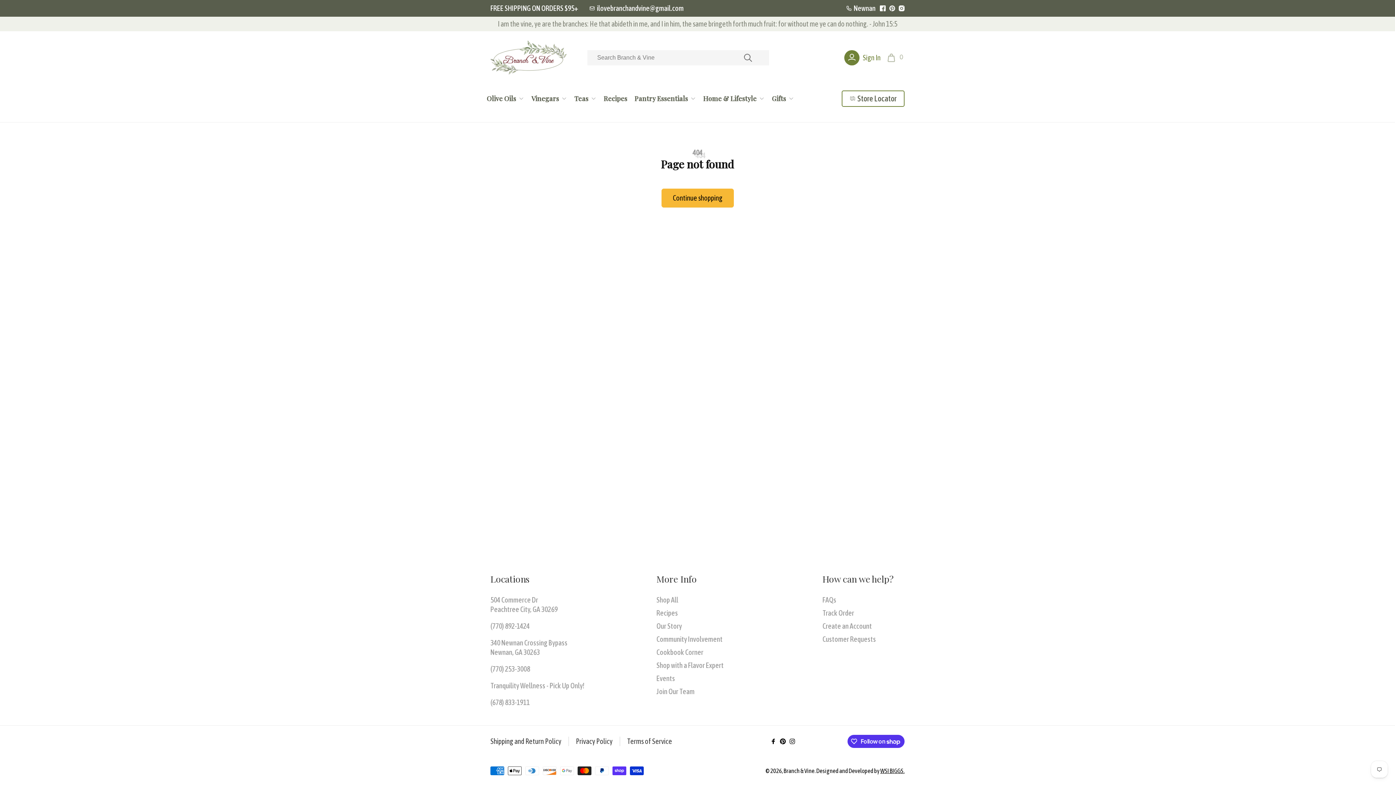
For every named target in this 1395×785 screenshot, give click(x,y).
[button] (896, 57)
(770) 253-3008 (510, 669)
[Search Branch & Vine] (748, 58)
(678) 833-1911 (510, 702)
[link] (636, 8)
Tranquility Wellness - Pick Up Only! (537, 685)
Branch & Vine (799, 770)
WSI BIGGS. (892, 770)
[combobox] (678, 57)
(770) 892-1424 (510, 626)
